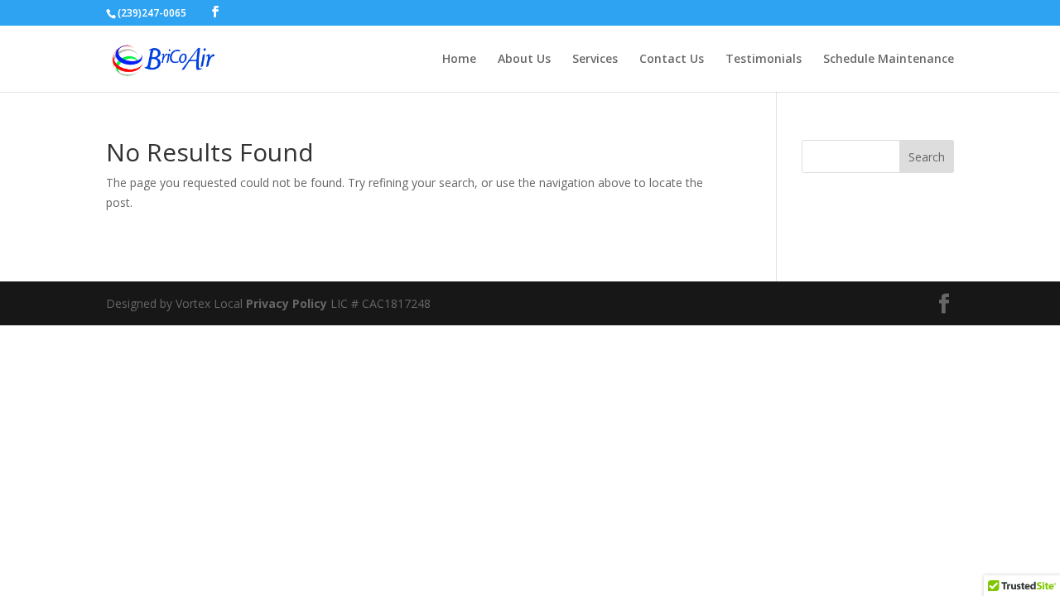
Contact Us (671, 59)
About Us (524, 59)
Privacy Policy (286, 303)
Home (459, 59)
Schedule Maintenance (888, 59)
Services (595, 59)
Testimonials (763, 59)
